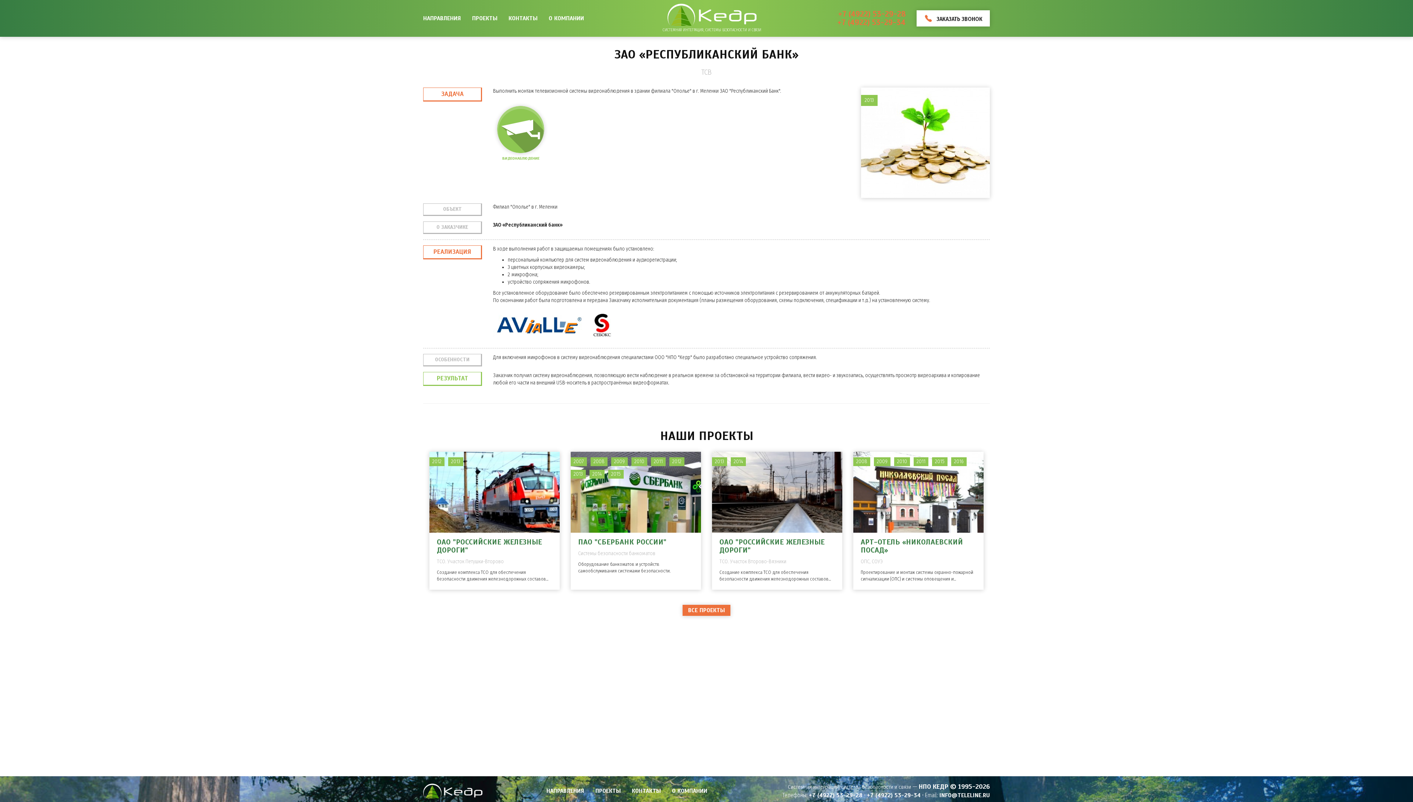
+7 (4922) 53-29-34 (871, 22)
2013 (455, 461)
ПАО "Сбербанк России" (622, 542)
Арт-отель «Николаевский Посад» (912, 546)
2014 (597, 474)
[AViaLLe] (539, 325)
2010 (639, 461)
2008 (599, 461)
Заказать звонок (959, 18)
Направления (442, 18)
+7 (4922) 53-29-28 (872, 14)
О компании (566, 18)
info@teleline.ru (964, 795)
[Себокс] (602, 325)
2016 (959, 461)
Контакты (523, 18)
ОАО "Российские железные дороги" (489, 546)
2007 (579, 461)
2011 (658, 461)
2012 (437, 461)
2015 (616, 474)
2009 (619, 461)
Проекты (484, 18)
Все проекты (706, 610)
